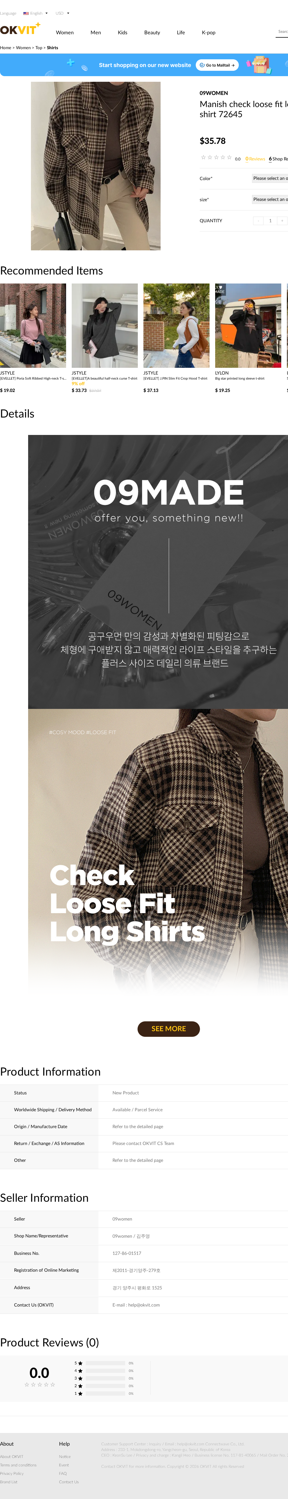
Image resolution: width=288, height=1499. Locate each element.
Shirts (52, 48)
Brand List (8, 1482)
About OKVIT (11, 1457)
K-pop (208, 32)
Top (38, 48)
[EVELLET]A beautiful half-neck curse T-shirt (33, 378)
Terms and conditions (18, 1465)
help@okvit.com (190, 1444)
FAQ (63, 1474)
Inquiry (155, 1444)
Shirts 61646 (224, 378)
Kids (122, 32)
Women (65, 32)
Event (64, 1465)
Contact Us (69, 1482)
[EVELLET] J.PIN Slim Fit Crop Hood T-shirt (104, 378)
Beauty (152, 32)
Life (181, 32)
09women (214, 93)
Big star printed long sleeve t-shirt (168, 378)
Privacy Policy (12, 1474)
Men (96, 32)
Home (5, 48)
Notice (65, 1457)
